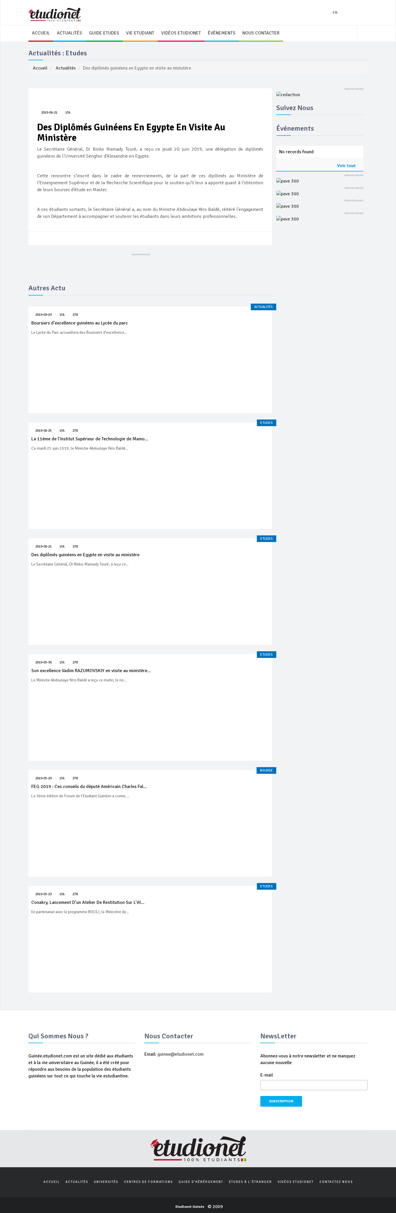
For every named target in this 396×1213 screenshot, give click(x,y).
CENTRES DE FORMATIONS (148, 1182)
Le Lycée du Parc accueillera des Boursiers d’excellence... (79, 332)
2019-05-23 (43, 894)
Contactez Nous (336, 1182)
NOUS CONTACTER (260, 33)
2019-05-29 (43, 778)
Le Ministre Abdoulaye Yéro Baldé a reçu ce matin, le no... (78, 680)
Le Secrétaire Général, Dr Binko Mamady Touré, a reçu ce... (79, 564)
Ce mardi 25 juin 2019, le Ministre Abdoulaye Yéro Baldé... (79, 448)
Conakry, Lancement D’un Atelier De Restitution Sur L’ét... (87, 902)
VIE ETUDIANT (140, 33)
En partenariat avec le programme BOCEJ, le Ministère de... (80, 911)
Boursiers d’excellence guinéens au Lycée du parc (79, 323)
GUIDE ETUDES (104, 33)
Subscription (281, 1101)
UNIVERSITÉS (106, 1182)
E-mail (266, 1075)
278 (75, 315)
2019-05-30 (43, 662)
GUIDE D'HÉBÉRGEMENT (201, 1182)
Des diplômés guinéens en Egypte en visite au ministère (85, 555)
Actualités (66, 68)
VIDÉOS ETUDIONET (181, 33)
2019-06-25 (43, 430)
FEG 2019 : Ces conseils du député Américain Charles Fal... (89, 786)
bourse (266, 770)
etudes (266, 423)
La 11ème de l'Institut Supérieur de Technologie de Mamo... (89, 439)
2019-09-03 (43, 315)
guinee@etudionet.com (180, 1054)
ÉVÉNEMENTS (221, 33)
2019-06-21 (49, 112)
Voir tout (347, 166)
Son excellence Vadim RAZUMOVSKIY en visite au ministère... (91, 671)
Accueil (40, 68)
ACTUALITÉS (69, 33)
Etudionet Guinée (189, 1207)
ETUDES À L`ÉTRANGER (250, 1182)
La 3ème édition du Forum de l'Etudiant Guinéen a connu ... (80, 796)
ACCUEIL (41, 33)
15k (67, 112)
